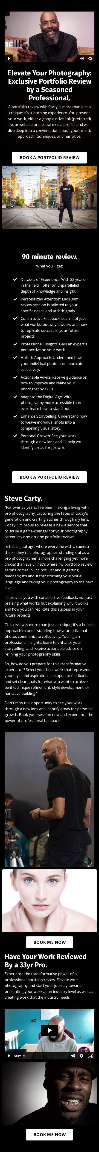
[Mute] (81, 58)
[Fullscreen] (90, 1056)
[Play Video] (8, 58)
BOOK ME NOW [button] (49, 942)
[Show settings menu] (90, 58)
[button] (49, 156)
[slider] (45, 1056)
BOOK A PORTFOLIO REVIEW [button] (49, 157)
